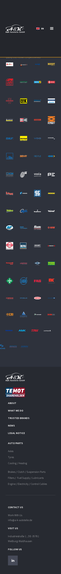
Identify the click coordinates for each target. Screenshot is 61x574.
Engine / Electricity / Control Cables (27, 483)
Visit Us (13, 528)
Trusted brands (18, 418)
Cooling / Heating (17, 463)
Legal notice (16, 433)
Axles (11, 451)
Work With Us (20, 518)
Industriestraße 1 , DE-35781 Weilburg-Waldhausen (23, 539)
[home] (15, 28)
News (11, 425)
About (12, 403)
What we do (15, 410)
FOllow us (15, 549)
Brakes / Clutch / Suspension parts (26, 471)
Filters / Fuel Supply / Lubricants (26, 477)
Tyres (11, 457)
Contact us (15, 507)
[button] (40, 28)
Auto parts (15, 443)
